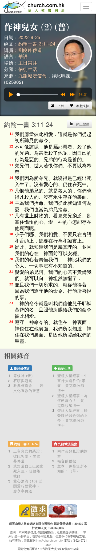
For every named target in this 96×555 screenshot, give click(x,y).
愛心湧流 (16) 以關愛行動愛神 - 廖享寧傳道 (27, 485)
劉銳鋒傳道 (30, 50)
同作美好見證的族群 (72, 453)
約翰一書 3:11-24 (36, 43)
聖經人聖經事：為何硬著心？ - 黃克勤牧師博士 (72, 400)
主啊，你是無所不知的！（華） (72, 468)
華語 (23, 56)
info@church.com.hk (49, 540)
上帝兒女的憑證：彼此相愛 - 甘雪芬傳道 (28, 455)
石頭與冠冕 (23, 380)
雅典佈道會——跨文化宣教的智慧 (28, 388)
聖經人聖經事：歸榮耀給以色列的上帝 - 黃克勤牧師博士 (72, 418)
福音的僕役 (67, 460)
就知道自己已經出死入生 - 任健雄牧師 (28, 470)
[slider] (37, 94)
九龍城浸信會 (32, 75)
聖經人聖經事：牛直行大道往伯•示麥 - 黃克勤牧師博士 (72, 383)
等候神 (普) (23, 375)
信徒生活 (27, 69)
